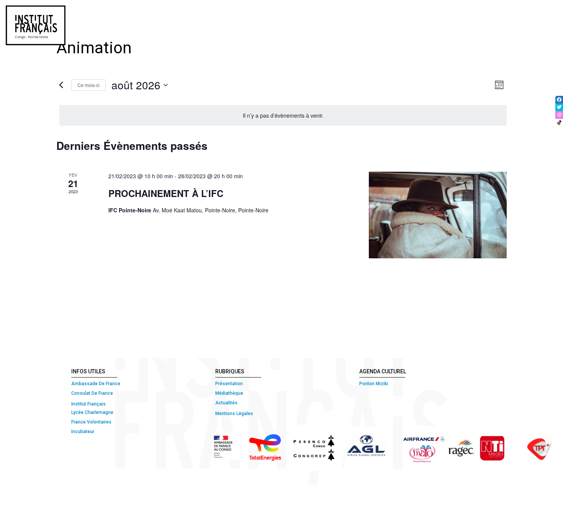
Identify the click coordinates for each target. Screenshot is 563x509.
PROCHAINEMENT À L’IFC (165, 193)
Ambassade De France (95, 383)
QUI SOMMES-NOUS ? (248, 12)
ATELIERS (387, 12)
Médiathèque (229, 393)
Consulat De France (92, 393)
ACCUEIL (198, 12)
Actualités (226, 403)
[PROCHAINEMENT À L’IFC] (438, 215)
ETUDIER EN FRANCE (526, 12)
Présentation (229, 383)
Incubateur (82, 431)
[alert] (283, 115)
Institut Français (88, 404)
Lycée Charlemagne (92, 412)
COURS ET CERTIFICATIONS (325, 12)
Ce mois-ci (88, 85)
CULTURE (421, 12)
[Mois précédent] (60, 85)
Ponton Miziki (373, 383)
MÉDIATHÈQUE (466, 12)
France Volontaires (91, 422)
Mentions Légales (234, 413)
